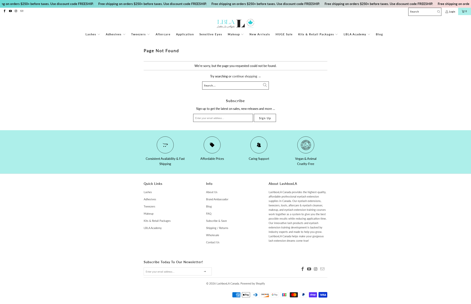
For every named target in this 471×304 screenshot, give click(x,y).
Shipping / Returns (217, 228)
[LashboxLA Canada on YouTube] (10, 11)
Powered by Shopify (252, 283)
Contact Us (212, 242)
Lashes (148, 192)
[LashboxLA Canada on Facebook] (4, 11)
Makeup (148, 213)
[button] (93, 34)
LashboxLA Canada (228, 283)
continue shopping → (246, 76)
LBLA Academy (153, 228)
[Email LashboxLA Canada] (21, 11)
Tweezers (149, 206)
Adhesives (150, 199)
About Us (211, 192)
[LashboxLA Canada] (235, 24)
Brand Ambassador (217, 199)
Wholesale (212, 235)
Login (452, 11)
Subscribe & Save (216, 220)
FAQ (208, 213)
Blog (209, 206)
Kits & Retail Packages (157, 220)
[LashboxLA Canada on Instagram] (15, 11)
